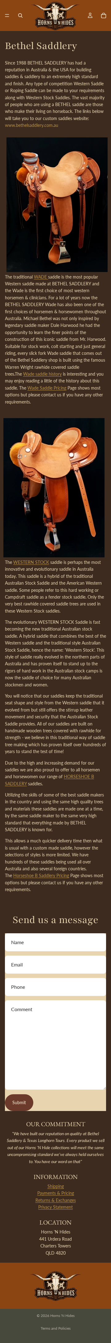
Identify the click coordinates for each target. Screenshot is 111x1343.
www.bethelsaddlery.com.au (31, 125)
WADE (41, 276)
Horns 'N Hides (62, 1315)
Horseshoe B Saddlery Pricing (41, 875)
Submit (19, 1102)
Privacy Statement (55, 1207)
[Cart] (103, 15)
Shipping (55, 1186)
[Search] (20, 15)
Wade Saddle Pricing (46, 387)
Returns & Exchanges (55, 1200)
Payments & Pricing (55, 1193)
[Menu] (7, 15)
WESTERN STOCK (31, 562)
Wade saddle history (42, 374)
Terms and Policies (56, 1328)
